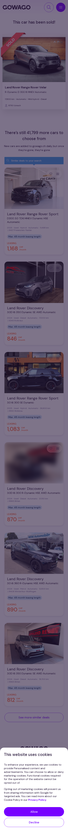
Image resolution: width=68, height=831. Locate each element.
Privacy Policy (37, 800)
